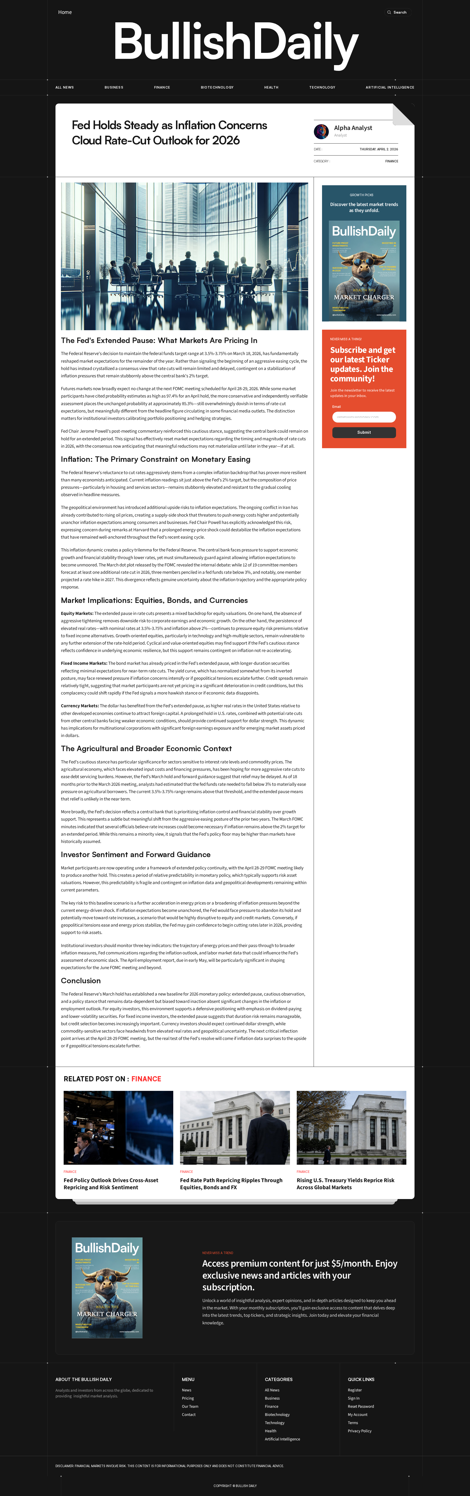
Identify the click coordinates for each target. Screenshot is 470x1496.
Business (114, 87)
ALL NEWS (64, 87)
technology (322, 87)
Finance (162, 87)
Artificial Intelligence (282, 1439)
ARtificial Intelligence (390, 87)
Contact (189, 1415)
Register (355, 1390)
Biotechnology (217, 87)
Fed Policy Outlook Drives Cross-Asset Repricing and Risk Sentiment (111, 1183)
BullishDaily (234, 39)
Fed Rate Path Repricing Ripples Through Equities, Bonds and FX (232, 1183)
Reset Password (361, 1406)
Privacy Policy (360, 1431)
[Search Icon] (398, 12)
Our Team (190, 1406)
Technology (275, 1423)
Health (271, 87)
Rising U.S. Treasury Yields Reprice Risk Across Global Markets (346, 1183)
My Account (357, 1415)
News (186, 1390)
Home (65, 12)
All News (272, 1390)
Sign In (354, 1398)
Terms (353, 1423)
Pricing (188, 1398)
